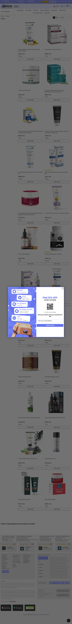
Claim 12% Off (50, 325)
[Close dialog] (63, 288)
